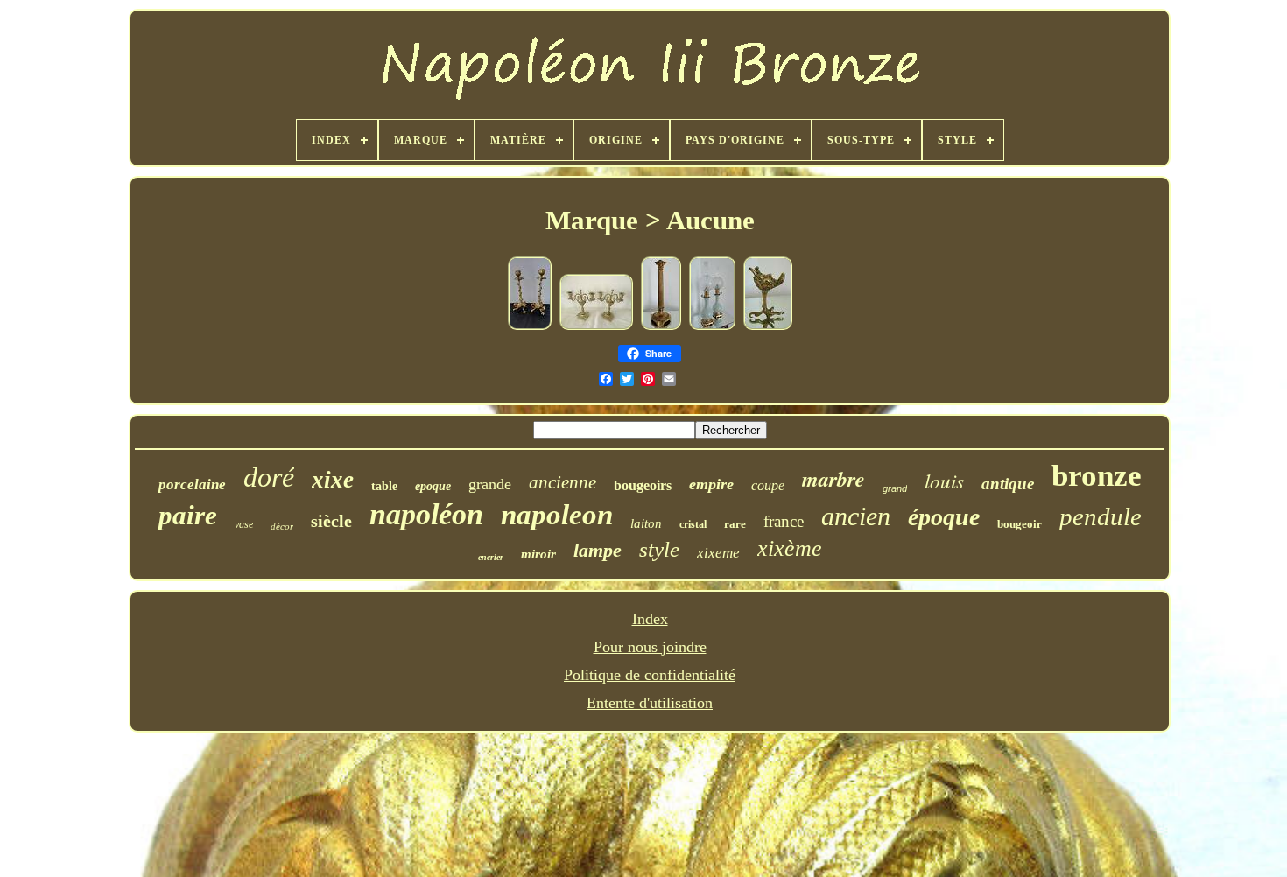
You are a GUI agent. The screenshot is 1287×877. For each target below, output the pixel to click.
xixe (333, 480)
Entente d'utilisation (650, 703)
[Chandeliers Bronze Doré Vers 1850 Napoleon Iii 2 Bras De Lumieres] (596, 326)
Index (650, 619)
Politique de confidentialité (649, 675)
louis (944, 480)
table (384, 486)
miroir (538, 554)
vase (244, 524)
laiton (646, 523)
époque (944, 516)
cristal (693, 524)
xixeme (718, 552)
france (783, 521)
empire (711, 484)
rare (735, 523)
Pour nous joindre (650, 647)
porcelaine (192, 484)
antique (1007, 483)
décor (282, 526)
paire (187, 515)
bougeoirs (643, 485)
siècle (331, 520)
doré (268, 477)
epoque (433, 486)
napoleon (557, 514)
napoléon (426, 514)
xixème (789, 548)
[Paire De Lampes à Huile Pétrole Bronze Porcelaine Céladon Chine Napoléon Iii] (712, 326)
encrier (490, 557)
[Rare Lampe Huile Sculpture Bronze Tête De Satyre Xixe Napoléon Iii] (768, 326)
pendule (1100, 516)
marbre (833, 479)
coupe (767, 485)
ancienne (562, 482)
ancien (855, 516)
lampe (597, 550)
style (659, 549)
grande (489, 484)
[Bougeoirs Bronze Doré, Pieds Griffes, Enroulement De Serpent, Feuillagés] (529, 326)
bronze (1096, 476)
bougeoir (1019, 523)
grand (895, 488)
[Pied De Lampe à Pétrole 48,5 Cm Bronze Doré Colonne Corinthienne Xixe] (661, 326)
